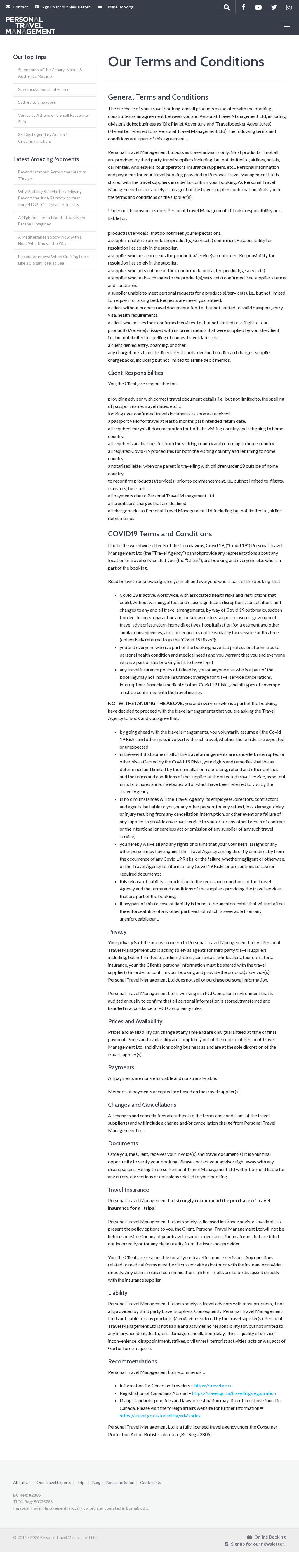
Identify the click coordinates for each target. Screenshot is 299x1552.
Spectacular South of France (43, 89)
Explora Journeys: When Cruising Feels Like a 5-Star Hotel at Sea (53, 259)
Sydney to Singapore (37, 102)
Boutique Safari (120, 1482)
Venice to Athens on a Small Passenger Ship (53, 118)
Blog (96, 1482)
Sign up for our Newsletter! (66, 6)
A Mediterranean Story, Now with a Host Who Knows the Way (50, 240)
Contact (20, 6)
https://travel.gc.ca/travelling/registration (234, 1393)
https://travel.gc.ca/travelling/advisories (160, 1415)
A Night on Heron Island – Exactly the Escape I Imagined (52, 220)
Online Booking (119, 6)
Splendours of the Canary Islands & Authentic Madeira (50, 73)
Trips (81, 1482)
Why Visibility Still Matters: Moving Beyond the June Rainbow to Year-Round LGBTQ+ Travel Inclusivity (50, 198)
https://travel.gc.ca (213, 1385)
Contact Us (150, 1482)
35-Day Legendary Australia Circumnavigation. (43, 137)
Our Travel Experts (53, 1482)
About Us (22, 1482)
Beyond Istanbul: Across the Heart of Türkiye (52, 175)
